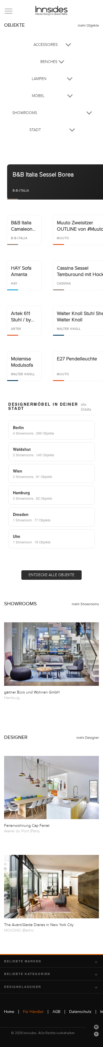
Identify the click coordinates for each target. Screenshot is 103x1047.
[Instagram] (96, 1027)
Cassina (64, 283)
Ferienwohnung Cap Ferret (26, 826)
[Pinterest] (96, 1034)
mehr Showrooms (85, 604)
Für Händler (33, 1011)
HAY (14, 283)
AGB (56, 1011)
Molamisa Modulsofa (22, 362)
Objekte (14, 25)
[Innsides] (51, 10)
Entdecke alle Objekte (51, 575)
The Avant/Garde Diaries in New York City (39, 925)
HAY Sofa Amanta (21, 271)
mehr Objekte (88, 25)
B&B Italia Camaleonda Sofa (24, 226)
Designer (15, 737)
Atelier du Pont (16, 831)
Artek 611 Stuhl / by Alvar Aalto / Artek (24, 317)
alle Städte (86, 407)
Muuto (63, 238)
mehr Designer (87, 738)
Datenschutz (80, 1011)
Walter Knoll (69, 329)
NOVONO (12, 930)
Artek (16, 329)
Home (9, 1011)
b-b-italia (21, 190)
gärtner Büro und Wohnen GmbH (32, 692)
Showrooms (20, 604)
